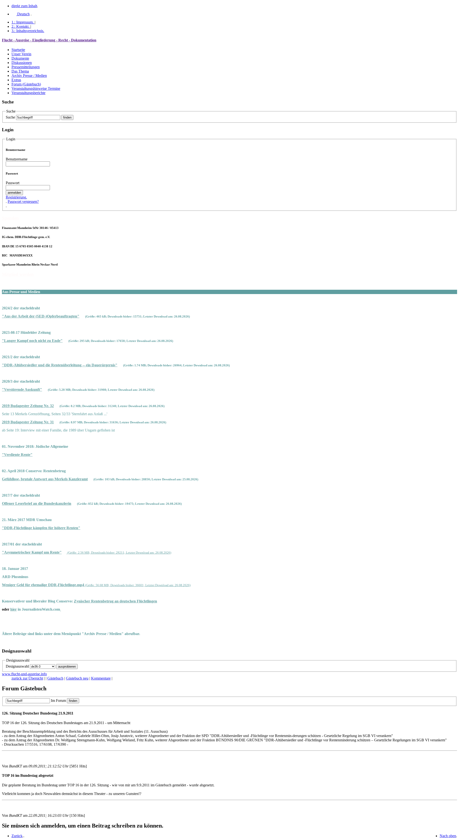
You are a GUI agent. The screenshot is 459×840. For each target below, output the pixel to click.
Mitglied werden (18, 274)
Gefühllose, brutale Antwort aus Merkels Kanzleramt (45, 479)
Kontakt (20, 26)
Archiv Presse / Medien (29, 76)
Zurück (16, 836)
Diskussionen (21, 63)
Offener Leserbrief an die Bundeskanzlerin (36, 503)
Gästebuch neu (77, 678)
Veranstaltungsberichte (28, 93)
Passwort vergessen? (23, 201)
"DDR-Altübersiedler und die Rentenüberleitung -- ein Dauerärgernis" (59, 365)
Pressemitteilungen (25, 67)
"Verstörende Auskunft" (22, 389)
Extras (16, 80)
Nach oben (448, 836)
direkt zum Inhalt (24, 6)
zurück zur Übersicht (27, 678)
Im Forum (58, 700)
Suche (10, 117)
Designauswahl (17, 666)
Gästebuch (55, 678)
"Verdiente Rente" (17, 455)
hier (13, 609)
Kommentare (101, 678)
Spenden (10, 218)
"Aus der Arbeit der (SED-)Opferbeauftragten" (40, 316)
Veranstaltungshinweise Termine (35, 88)
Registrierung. (16, 197)
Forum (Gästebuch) (26, 84)
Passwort (12, 183)
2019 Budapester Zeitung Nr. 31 (28, 422)
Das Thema (20, 71)
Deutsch (23, 14)
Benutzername (16, 159)
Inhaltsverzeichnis (27, 31)
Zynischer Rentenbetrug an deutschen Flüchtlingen (115, 601)
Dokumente (20, 58)
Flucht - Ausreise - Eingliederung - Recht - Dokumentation (49, 40)
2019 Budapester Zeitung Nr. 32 (28, 406)
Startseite (18, 50)
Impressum (22, 22)
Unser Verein (21, 54)
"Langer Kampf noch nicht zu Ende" (32, 341)
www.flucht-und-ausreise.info (24, 674)
